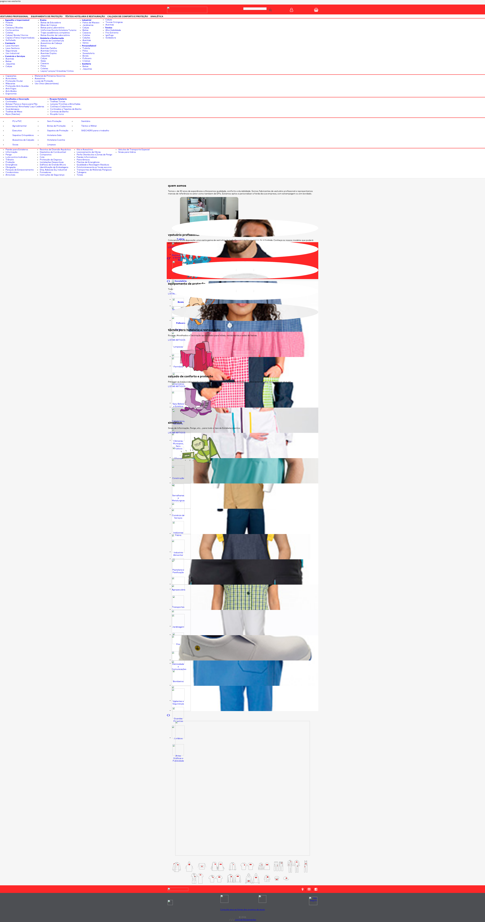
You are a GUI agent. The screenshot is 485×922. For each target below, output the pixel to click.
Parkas (9, 25)
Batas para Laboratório (52, 28)
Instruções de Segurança (51, 175)
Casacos (44, 63)
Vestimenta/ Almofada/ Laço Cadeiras (24, 107)
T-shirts (86, 48)
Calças (8, 66)
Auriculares (11, 79)
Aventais (9, 59)
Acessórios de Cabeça (51, 43)
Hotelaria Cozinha (56, 140)
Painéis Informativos (86, 157)
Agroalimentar (19, 126)
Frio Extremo (111, 33)
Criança (86, 61)
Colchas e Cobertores (61, 107)
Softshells (10, 40)
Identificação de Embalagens (53, 167)
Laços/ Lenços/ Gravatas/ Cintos (57, 71)
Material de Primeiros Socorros (49, 76)
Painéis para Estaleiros (16, 150)
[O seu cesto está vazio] (316, 10)
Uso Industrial (12, 53)
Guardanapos (12, 109)
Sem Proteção (54, 121)
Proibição (10, 162)
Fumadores (45, 172)
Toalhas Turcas (57, 102)
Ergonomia (10, 94)
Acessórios (39, 79)
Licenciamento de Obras (88, 152)
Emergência (11, 165)
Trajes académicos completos (55, 33)
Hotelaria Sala (54, 135)
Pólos (43, 66)
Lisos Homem (12, 46)
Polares (9, 23)
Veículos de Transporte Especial (134, 150)
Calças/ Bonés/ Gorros (16, 35)
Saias (43, 61)
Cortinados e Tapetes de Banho (65, 109)
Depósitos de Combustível (52, 152)
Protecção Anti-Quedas (17, 86)
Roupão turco (57, 114)
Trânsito (9, 160)
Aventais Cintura (48, 51)
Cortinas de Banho (59, 112)
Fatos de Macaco (90, 23)
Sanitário (85, 121)
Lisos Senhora (12, 48)
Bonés (85, 56)
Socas (15, 145)
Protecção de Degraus (50, 160)
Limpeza (51, 145)
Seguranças (11, 51)
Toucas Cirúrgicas (114, 22)
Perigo (8, 155)
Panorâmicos (83, 160)
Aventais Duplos (48, 53)
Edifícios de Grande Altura (52, 165)
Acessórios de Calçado (23, 140)
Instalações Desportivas (51, 162)
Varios (85, 43)
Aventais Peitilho (48, 48)
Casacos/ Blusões (14, 28)
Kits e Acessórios (84, 150)
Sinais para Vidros (127, 152)
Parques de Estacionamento (19, 170)
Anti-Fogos (10, 89)
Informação (11, 152)
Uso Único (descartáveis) (46, 84)
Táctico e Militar (89, 126)
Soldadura (110, 38)
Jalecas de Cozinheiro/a (52, 41)
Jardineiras (87, 25)
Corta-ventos (12, 30)
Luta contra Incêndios (16, 157)
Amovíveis (10, 175)
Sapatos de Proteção (57, 131)
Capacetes (10, 76)
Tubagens (81, 172)
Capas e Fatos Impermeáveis (19, 38)
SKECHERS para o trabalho (95, 131)
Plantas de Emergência (87, 162)
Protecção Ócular (14, 81)
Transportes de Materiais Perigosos (94, 170)
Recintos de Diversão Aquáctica (55, 150)
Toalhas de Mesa (13, 112)
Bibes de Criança (48, 25)
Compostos (45, 155)
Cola (41, 157)
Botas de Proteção (56, 126)
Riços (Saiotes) (12, 114)
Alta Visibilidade (113, 30)
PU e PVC (17, 121)
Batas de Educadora (50, 23)
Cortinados (11, 102)
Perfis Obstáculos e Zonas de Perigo (94, 155)
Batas (8, 61)
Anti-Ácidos (11, 91)
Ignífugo (109, 35)
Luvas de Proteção (43, 81)
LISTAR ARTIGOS (176, 340)
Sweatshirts (88, 53)
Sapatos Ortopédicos (23, 135)
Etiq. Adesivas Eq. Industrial (53, 170)
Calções (86, 38)
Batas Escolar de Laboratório (55, 35)
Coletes (9, 33)
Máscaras (10, 84)
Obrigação (10, 167)
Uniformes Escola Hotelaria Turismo (58, 30)
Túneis (79, 175)
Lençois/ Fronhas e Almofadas (65, 104)
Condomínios (12, 172)
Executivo (17, 131)
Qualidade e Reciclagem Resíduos (92, 165)
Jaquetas (10, 64)
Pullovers (86, 58)
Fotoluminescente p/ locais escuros (94, 167)
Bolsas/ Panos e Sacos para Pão (21, 104)
